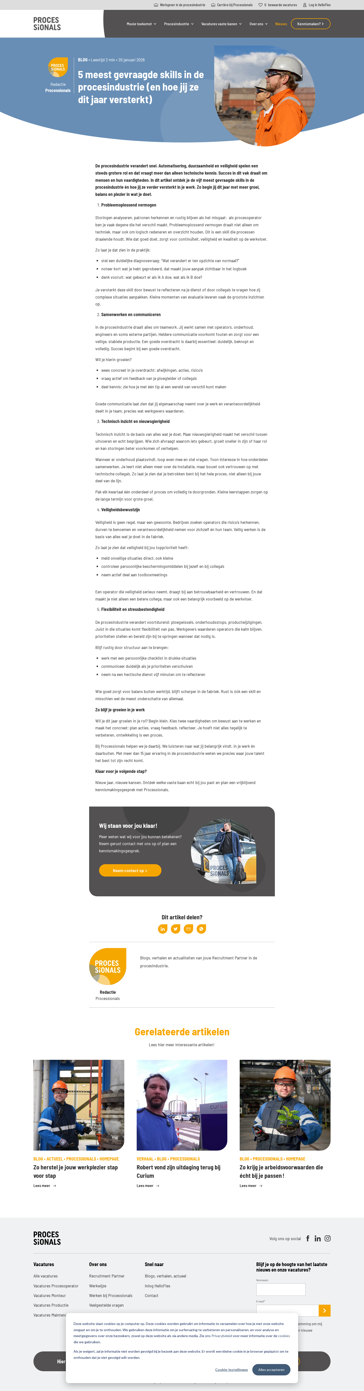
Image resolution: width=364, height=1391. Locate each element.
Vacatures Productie (50, 1305)
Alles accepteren (271, 1370)
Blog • (40, 1158)
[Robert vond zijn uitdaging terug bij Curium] (182, 1105)
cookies (284, 1336)
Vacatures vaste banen (219, 24)
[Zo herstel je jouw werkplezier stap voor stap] (78, 1105)
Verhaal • (147, 1158)
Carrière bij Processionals (235, 5)
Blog (83, 59)
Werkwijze (97, 1285)
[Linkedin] (318, 1238)
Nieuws (281, 23)
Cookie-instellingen (231, 1370)
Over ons (256, 24)
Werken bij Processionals (110, 1295)
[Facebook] (308, 1238)
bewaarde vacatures (280, 5)
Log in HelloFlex (320, 5)
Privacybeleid (221, 1336)
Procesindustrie (176, 24)
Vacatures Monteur (49, 1295)
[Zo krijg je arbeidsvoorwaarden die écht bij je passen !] (285, 1105)
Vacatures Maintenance (53, 1315)
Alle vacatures (45, 1275)
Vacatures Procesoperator (55, 1285)
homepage (109, 1158)
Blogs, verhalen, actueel (165, 1275)
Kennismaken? (309, 23)
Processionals (185, 1158)
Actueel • (56, 1158)
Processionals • (83, 1158)
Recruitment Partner (107, 1275)
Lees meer (42, 1185)
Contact (151, 1295)
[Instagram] (328, 1238)
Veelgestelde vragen (106, 1305)
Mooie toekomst (139, 24)
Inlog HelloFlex (157, 1285)
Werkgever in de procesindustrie (182, 5)
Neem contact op (129, 870)
